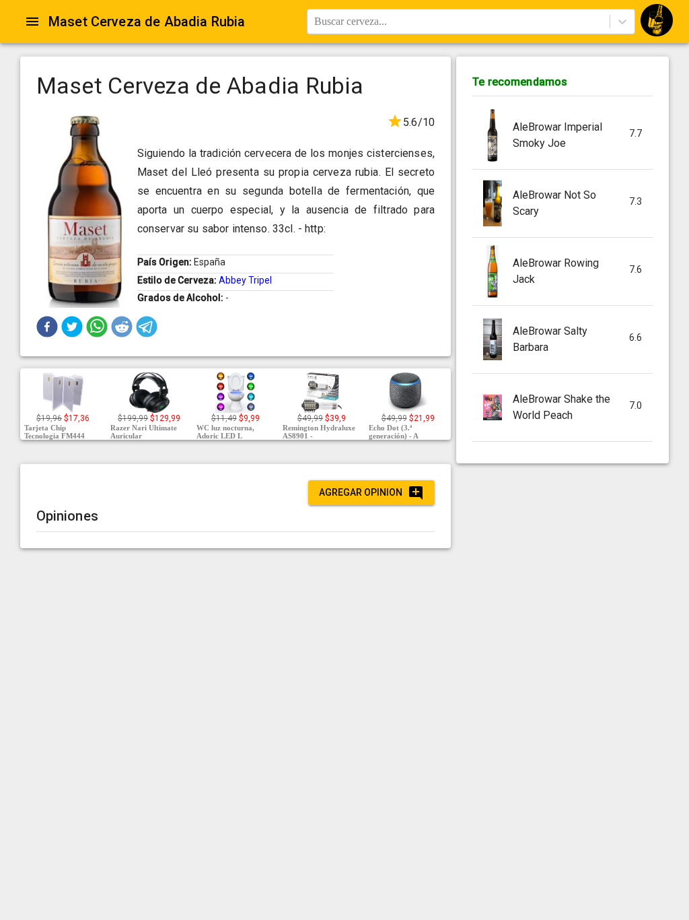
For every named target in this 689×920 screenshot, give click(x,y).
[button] (47, 326)
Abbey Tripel (245, 280)
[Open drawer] (32, 21)
